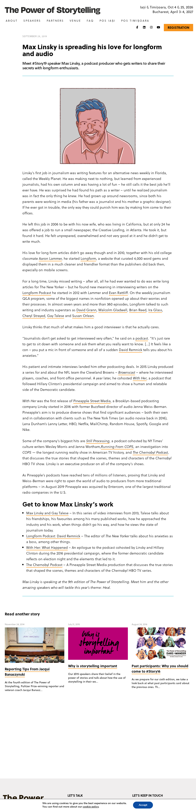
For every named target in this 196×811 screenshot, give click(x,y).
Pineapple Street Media (92, 400)
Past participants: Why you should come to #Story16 (160, 668)
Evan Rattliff (118, 292)
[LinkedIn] (144, 27)
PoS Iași (107, 21)
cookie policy (91, 807)
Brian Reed (137, 309)
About (12, 21)
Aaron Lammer (50, 258)
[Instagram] (151, 27)
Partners (55, 21)
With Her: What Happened (47, 547)
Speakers (32, 21)
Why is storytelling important (92, 665)
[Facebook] (137, 27)
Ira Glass (155, 309)
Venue (75, 21)
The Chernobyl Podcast (44, 564)
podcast (142, 338)
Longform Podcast (36, 292)
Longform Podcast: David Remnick (53, 535)
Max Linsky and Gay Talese (47, 512)
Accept (143, 805)
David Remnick (130, 349)
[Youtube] (158, 27)
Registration (178, 27)
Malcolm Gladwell (112, 309)
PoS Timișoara (135, 21)
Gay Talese (55, 315)
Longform (88, 258)
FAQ (90, 21)
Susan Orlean (83, 315)
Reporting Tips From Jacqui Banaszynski (27, 671)
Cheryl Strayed (33, 315)
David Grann (86, 309)
